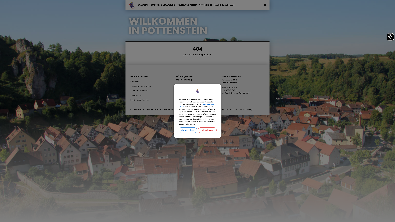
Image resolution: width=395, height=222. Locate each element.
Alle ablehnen (207, 130)
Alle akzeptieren (187, 130)
